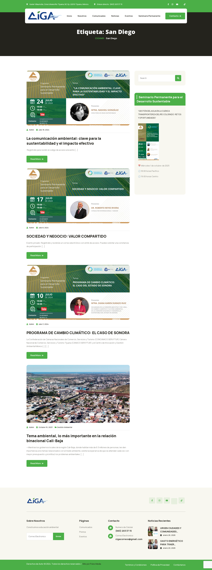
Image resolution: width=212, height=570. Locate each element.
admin (31, 130)
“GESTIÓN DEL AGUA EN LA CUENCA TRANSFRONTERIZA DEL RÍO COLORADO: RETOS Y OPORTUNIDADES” (159, 114)
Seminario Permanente (149, 16)
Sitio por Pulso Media (91, 564)
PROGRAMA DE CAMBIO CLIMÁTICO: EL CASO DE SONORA (78, 332)
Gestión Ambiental (64, 427)
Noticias (115, 16)
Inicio (69, 16)
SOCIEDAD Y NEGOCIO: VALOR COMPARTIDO (66, 236)
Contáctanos (179, 565)
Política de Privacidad (160, 565)
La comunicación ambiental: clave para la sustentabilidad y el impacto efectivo (63, 141)
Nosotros (82, 16)
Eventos (129, 16)
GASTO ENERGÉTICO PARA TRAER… (171, 542)
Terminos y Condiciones (136, 565)
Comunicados (99, 16)
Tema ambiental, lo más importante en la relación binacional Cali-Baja (71, 438)
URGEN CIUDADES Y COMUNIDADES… (170, 530)
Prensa (82, 532)
